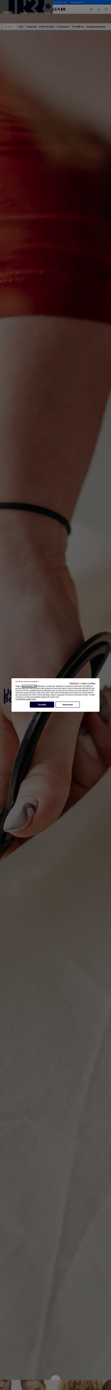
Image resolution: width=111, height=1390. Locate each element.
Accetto (42, 704)
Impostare (68, 704)
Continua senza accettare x (27, 681)
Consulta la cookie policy (26, 699)
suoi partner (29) (29, 686)
